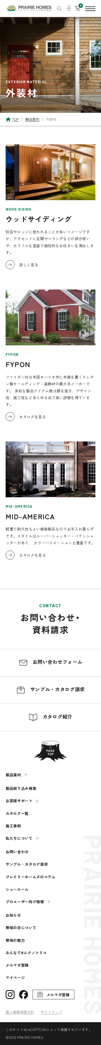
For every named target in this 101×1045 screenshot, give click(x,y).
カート (77, 8)
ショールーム (17, 889)
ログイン (68, 8)
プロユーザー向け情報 (25, 901)
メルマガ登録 (17, 965)
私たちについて (19, 838)
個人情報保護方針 (20, 1012)
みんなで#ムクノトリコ (26, 952)
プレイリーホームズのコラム (31, 877)
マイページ (15, 977)
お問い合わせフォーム (56, 661)
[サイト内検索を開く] (59, 8)
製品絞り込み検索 (21, 788)
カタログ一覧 (17, 813)
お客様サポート (19, 800)
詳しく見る (28, 265)
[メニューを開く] (90, 8)
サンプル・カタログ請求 (57, 689)
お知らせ (13, 915)
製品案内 (13, 774)
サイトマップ (51, 1012)
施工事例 (13, 826)
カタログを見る (32, 416)
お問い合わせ (17, 851)
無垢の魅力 (15, 940)
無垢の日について (21, 927)
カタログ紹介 (56, 716)
